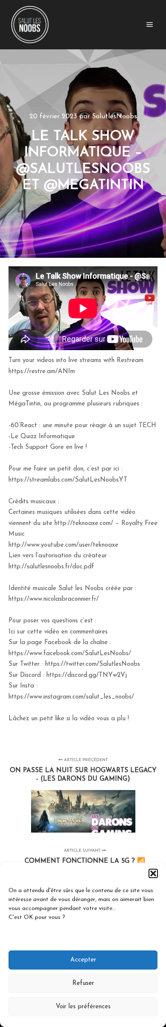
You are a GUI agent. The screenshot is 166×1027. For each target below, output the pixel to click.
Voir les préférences (83, 1007)
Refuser (83, 983)
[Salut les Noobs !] (30, 24)
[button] (153, 873)
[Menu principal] (149, 24)
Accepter (83, 960)
